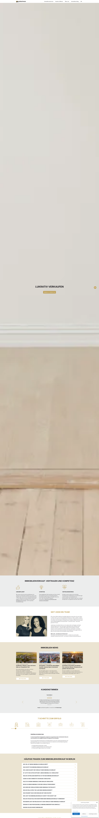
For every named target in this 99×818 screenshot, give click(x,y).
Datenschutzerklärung (84, 816)
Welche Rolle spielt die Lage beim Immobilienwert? (37, 790)
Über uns (67, 1)
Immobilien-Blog (75, 1)
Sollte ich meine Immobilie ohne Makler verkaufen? (38, 781)
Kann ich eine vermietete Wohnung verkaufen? (37, 778)
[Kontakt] (95, 287)
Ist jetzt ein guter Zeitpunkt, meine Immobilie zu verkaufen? (41, 773)
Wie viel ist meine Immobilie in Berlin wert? (35, 764)
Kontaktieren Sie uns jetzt (21, 600)
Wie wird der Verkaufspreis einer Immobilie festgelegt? (39, 787)
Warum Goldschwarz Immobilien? (33, 807)
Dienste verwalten (75, 811)
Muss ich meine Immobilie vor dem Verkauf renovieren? (39, 784)
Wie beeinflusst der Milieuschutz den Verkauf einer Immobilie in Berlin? (44, 801)
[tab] (16, 724)
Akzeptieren (76, 813)
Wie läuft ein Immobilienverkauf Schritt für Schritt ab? (39, 796)
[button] (96, 802)
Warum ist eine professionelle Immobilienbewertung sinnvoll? (41, 804)
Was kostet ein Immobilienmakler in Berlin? (35, 767)
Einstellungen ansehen (93, 813)
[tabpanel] (49, 741)
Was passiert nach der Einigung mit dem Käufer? (37, 793)
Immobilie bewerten (48, 1)
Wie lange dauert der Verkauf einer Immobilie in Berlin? (39, 770)
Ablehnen (84, 813)
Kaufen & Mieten (59, 1)
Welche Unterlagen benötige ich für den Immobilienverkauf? (41, 775)
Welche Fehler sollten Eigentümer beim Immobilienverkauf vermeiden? (44, 798)
